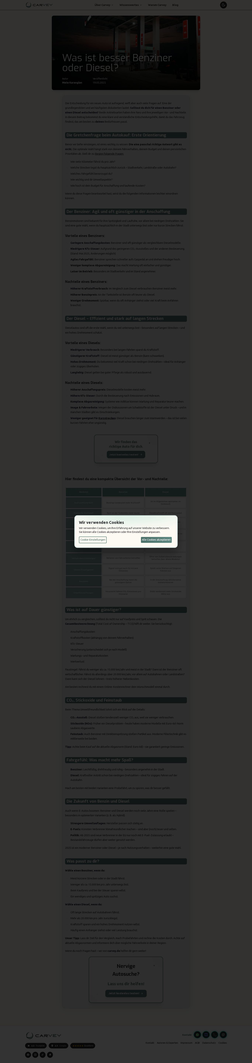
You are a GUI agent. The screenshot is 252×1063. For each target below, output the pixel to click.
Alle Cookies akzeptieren (156, 539)
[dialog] (126, 531)
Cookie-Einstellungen (92, 539)
